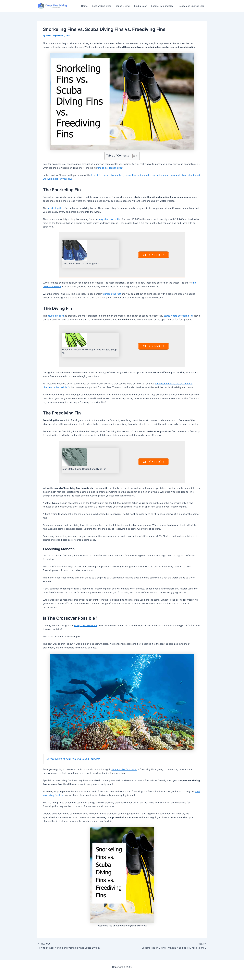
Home (84, 6)
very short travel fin (109, 219)
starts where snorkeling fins (178, 315)
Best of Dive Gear (101, 6)
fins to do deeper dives (109, 167)
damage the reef (112, 293)
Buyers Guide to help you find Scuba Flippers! (73, 758)
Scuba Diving (123, 6)
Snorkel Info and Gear (162, 6)
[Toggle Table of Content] (133, 156)
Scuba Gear (140, 6)
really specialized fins (85, 625)
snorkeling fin (55, 208)
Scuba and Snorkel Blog (191, 6)
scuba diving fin (56, 315)
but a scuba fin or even (124, 769)
